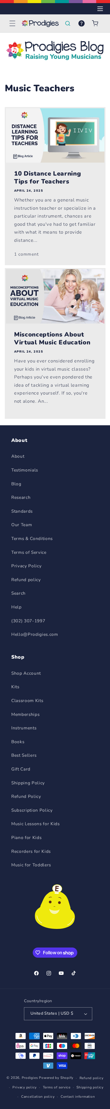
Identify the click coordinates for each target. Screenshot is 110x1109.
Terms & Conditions (32, 538)
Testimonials (24, 470)
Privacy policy (24, 1087)
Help (16, 607)
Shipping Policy (28, 783)
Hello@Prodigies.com (34, 634)
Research (20, 497)
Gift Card (20, 769)
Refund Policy (26, 796)
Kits (15, 687)
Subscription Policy (32, 810)
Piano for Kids (26, 837)
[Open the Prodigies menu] (100, 8)
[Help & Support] (81, 23)
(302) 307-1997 (28, 621)
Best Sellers (24, 755)
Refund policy (26, 580)
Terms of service (57, 1087)
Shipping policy (90, 1087)
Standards (22, 511)
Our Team (21, 525)
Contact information (78, 1096)
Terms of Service (29, 552)
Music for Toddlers (31, 865)
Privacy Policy (26, 566)
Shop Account (26, 673)
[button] (12, 23)
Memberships (25, 714)
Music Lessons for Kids (35, 824)
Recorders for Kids (31, 851)
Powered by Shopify (56, 1078)
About (17, 456)
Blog (16, 484)
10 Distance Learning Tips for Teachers (47, 178)
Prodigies (30, 1078)
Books (17, 742)
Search (18, 593)
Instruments (23, 728)
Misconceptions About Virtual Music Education (52, 339)
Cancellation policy (38, 1096)
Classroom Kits (27, 700)
